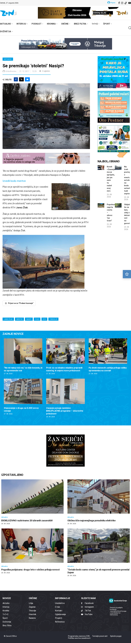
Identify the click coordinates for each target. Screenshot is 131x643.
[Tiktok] (125, 3)
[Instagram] (122, 3)
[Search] (129, 28)
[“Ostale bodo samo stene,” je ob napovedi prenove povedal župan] (98, 553)
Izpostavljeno (12, 474)
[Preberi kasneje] (127, 274)
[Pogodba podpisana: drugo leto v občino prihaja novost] (32, 551)
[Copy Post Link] (21, 79)
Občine (64, 24)
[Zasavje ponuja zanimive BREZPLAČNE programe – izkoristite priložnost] (65, 398)
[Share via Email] (27, 79)
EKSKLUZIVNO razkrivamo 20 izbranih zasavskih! (27, 520)
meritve (19, 319)
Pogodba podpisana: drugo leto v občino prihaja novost (30, 569)
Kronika (51, 24)
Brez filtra (80, 24)
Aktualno (5, 24)
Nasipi (28, 319)
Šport (106, 24)
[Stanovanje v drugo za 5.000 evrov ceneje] (23, 397)
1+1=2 (95, 24)
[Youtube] (129, 3)
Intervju (21, 24)
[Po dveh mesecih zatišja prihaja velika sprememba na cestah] (108, 356)
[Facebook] (119, 3)
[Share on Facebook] (16, 79)
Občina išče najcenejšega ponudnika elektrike (91, 520)
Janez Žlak (8, 319)
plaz (37, 319)
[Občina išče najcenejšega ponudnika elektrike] (98, 502)
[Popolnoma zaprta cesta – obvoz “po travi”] (101, 205)
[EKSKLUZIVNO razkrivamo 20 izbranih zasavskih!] (32, 502)
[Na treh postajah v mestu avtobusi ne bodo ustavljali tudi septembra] (118, 167)
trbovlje (53, 319)
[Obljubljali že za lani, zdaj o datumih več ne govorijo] (118, 205)
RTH (44, 319)
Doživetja (5, 31)
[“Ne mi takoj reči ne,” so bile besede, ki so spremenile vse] (23, 356)
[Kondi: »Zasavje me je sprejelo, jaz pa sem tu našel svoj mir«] (101, 167)
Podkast (36, 24)
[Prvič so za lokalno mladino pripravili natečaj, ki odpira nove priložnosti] (65, 356)
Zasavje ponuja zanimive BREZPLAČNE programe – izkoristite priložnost (64, 411)
